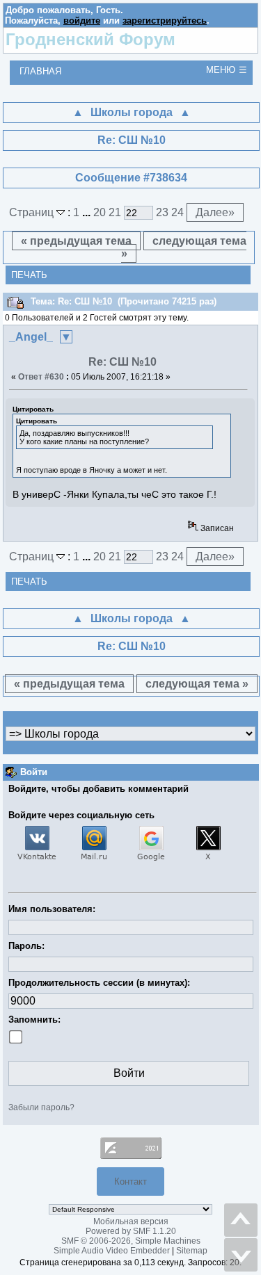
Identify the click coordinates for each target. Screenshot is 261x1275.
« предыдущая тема (76, 241)
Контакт (130, 1181)
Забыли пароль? (41, 1107)
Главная (40, 71)
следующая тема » (183, 247)
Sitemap (191, 1251)
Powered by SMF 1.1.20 (131, 1231)
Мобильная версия (130, 1221)
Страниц (32, 212)
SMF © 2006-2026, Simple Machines (130, 1241)
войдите (81, 20)
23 (162, 212)
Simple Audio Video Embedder (112, 1251)
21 (115, 212)
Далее (215, 212)
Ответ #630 (41, 377)
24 (177, 212)
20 (99, 212)
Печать (29, 275)
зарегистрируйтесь (164, 20)
